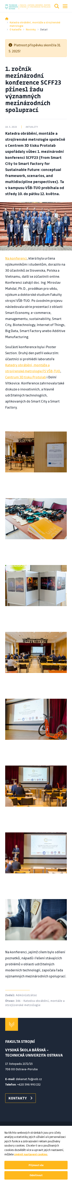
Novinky (31, 29)
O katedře (15, 29)
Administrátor (26, 995)
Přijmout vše (36, 1165)
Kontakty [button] (17, 1098)
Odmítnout (36, 1175)
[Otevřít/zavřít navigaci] (65, 6)
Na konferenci (16, 258)
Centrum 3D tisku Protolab (25, 377)
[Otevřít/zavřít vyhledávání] (56, 7)
